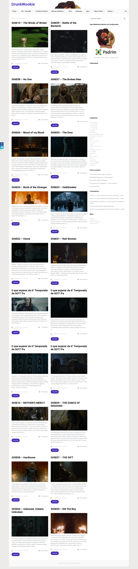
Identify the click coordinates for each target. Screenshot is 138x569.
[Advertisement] (108, 78)
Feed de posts (93, 220)
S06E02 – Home (21, 238)
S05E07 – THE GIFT (62, 457)
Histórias (92, 143)
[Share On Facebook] (2, 144)
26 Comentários (83, 446)
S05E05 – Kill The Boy (63, 508)
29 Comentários (83, 66)
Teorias (14, 11)
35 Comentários (44, 278)
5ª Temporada (17, 436)
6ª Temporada (17, 63)
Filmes (91, 139)
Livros (70, 11)
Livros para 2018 (94, 186)
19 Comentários (83, 333)
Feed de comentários (95, 222)
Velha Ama (92, 165)
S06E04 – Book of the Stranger (29, 187)
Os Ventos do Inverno (42, 11)
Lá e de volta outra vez (95, 146)
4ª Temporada (93, 124)
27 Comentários (44, 119)
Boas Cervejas (93, 132)
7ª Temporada (93, 129)
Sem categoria (54, 68)
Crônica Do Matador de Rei (96, 134)
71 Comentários (44, 436)
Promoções (93, 151)
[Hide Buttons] (1, 150)
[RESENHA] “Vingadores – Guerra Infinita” (101, 177)
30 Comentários (83, 227)
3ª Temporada (93, 122)
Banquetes (92, 131)
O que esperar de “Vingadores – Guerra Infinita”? (103, 183)
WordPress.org (94, 223)
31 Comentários (83, 121)
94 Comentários (83, 173)
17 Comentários (44, 327)
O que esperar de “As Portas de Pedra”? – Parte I (110, 195)
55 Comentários (44, 63)
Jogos (87, 11)
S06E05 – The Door (62, 132)
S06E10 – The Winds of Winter (29, 22)
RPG (91, 155)
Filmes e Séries (98, 11)
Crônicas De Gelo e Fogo (96, 136)
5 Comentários (44, 391)
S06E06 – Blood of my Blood (28, 132)
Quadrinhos (79, 11)
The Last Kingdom (94, 162)
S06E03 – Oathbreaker (64, 187)
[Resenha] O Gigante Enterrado (98, 180)
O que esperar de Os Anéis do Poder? (100, 174)
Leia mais (15, 67)
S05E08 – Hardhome (23, 457)
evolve (59, 563)
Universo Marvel (94, 163)
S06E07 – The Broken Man (66, 79)
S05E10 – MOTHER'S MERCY (28, 402)
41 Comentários (44, 220)
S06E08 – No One (22, 79)
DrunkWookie (23, 4)
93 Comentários (44, 496)
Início (13, 18)
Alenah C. (92, 209)
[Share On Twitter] (2, 147)
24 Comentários (83, 388)
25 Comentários (44, 550)
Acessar (92, 218)
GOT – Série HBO (26, 11)
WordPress (78, 563)
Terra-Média (93, 160)
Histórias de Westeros (57, 11)
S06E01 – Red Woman (63, 238)
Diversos (110, 11)
